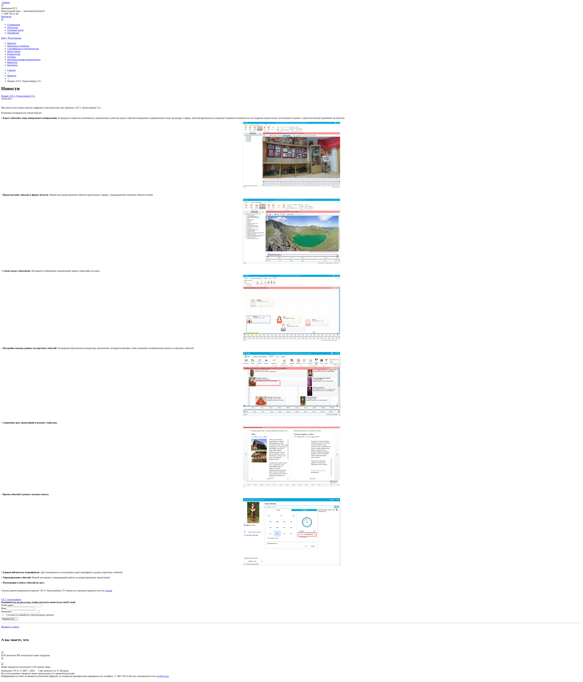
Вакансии (12, 62)
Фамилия (6, 611)
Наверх (5, 2)
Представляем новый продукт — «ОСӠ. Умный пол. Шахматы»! (34, 661)
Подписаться (8, 619)
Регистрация (14, 38)
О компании (13, 24)
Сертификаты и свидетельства (23, 48)
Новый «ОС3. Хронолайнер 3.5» (18, 96)
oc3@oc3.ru (163, 676)
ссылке (108, 590)
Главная (11, 70)
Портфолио (13, 33)
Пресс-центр (13, 51)
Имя (3, 608)
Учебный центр (15, 30)
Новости (11, 43)
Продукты (12, 27)
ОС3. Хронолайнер (11, 599)
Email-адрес (7, 605)
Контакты (6, 16)
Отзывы (11, 57)
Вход (3, 38)
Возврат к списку (10, 627)
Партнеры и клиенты (18, 46)
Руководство (13, 54)
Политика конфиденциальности (24, 59)
